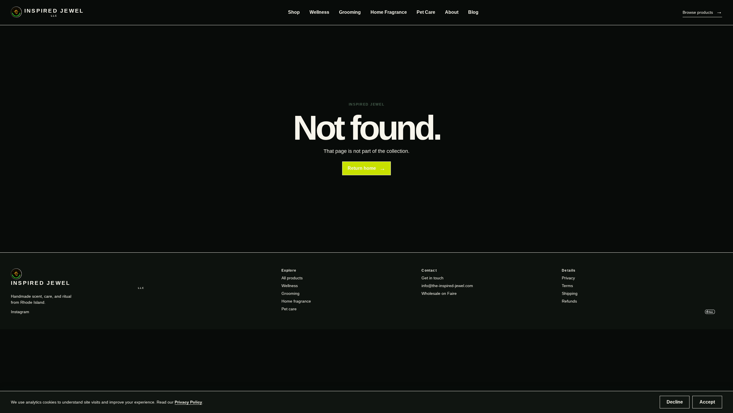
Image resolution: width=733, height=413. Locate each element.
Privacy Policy (188, 402)
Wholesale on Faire (439, 293)
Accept (707, 402)
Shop (294, 12)
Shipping (570, 293)
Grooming (350, 12)
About (451, 12)
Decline (675, 402)
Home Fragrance (389, 12)
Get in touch (432, 278)
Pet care (289, 309)
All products (292, 278)
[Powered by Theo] (712, 312)
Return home (366, 168)
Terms (567, 285)
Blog (473, 12)
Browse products (702, 11)
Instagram (20, 311)
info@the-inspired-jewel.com (447, 285)
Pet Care (426, 12)
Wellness (319, 12)
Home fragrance (296, 301)
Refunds (569, 301)
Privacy (568, 278)
